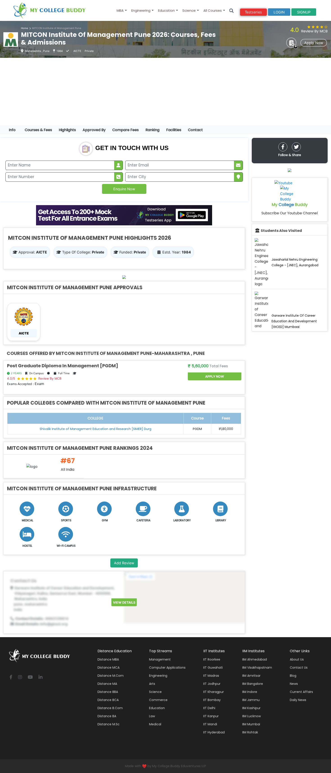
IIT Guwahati (213, 667)
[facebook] (282, 146)
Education (166, 10)
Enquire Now (124, 189)
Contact (195, 129)
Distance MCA (108, 667)
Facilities (173, 129)
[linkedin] (41, 677)
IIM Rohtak (250, 732)
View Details (124, 602)
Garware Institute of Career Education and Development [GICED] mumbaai (294, 321)
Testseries (253, 12)
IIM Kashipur (251, 708)
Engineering (140, 10)
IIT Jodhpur (211, 683)
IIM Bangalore (252, 683)
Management (160, 659)
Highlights (67, 129)
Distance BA (106, 716)
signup (304, 12)
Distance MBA (108, 659)
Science (189, 10)
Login (279, 12)
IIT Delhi (209, 708)
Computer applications (167, 667)
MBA (120, 10)
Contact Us (299, 667)
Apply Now (313, 42)
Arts (152, 683)
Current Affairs (301, 692)
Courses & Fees (38, 129)
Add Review (124, 563)
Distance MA (107, 683)
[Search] (232, 10)
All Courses (212, 10)
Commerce (158, 700)
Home (24, 28)
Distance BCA (108, 700)
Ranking (152, 129)
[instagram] (20, 677)
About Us (297, 659)
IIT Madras (211, 675)
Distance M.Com (110, 675)
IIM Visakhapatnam (257, 667)
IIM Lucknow (251, 716)
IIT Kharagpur (213, 692)
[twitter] (296, 146)
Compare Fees (125, 129)
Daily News (298, 700)
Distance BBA (107, 692)
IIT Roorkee (211, 659)
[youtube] (30, 677)
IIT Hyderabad (214, 732)
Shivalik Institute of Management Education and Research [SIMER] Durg (95, 429)
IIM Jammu (251, 700)
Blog (293, 675)
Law (152, 716)
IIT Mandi (210, 724)
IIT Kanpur (211, 716)
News (294, 683)
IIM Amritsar (251, 675)
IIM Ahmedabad (254, 659)
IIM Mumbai (251, 724)
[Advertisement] (165, 91)
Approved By (94, 129)
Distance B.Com (110, 708)
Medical (155, 724)
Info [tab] (12, 129)
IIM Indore (249, 692)
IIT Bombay (212, 700)
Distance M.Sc (108, 724)
